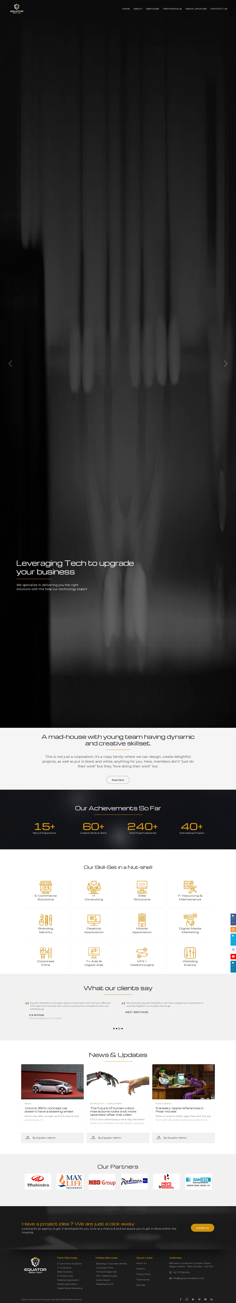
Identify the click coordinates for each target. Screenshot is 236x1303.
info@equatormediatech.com (188, 1278)
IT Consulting (64, 1267)
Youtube (205, 1299)
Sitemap (140, 1285)
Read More (118, 780)
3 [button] (119, 1029)
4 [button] (122, 1029)
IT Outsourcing (65, 1276)
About (138, 9)
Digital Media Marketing (69, 1288)
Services (152, 9)
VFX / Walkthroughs (106, 1276)
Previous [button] (10, 363)
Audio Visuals (103, 1280)
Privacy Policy (143, 1274)
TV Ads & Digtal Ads (106, 1271)
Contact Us (218, 9)
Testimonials (172, 9)
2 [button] (116, 1029)
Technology (97, 1103)
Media (28, 1103)
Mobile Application (67, 1284)
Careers (140, 1268)
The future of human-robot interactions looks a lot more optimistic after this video (113, 1111)
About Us (141, 1263)
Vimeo (199, 1299)
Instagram (187, 1299)
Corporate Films (104, 1267)
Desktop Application (68, 1280)
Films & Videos (163, 1103)
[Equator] (17, 8)
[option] (118, 651)
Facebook (180, 1299)
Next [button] (225, 363)
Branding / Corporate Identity (111, 1263)
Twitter (193, 1299)
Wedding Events (104, 1284)
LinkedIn (211, 1299)
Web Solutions (65, 1271)
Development (114, 1103)
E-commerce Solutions (69, 1263)
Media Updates (196, 9)
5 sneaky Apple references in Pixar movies (179, 1109)
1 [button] (113, 1029)
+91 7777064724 (181, 1272)
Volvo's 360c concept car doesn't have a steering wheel (49, 1109)
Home (126, 9)
